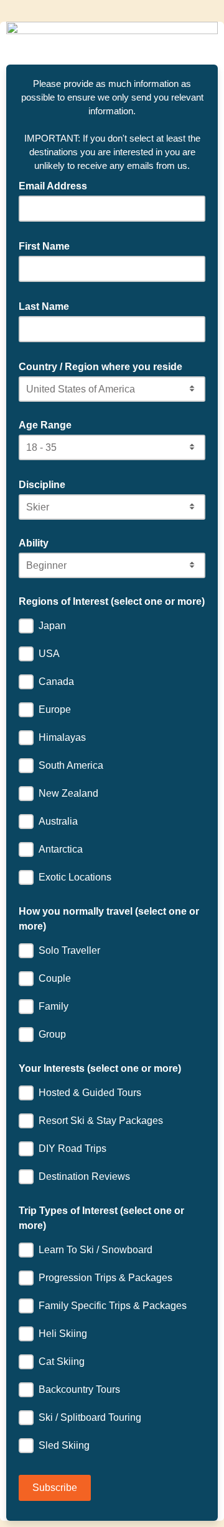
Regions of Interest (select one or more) (112, 601)
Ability (34, 543)
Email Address (57, 185)
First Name (48, 245)
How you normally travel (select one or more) (109, 918)
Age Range (45, 425)
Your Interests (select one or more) (100, 1068)
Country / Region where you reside (104, 366)
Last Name (48, 305)
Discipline (46, 484)
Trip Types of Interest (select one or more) (101, 1218)
